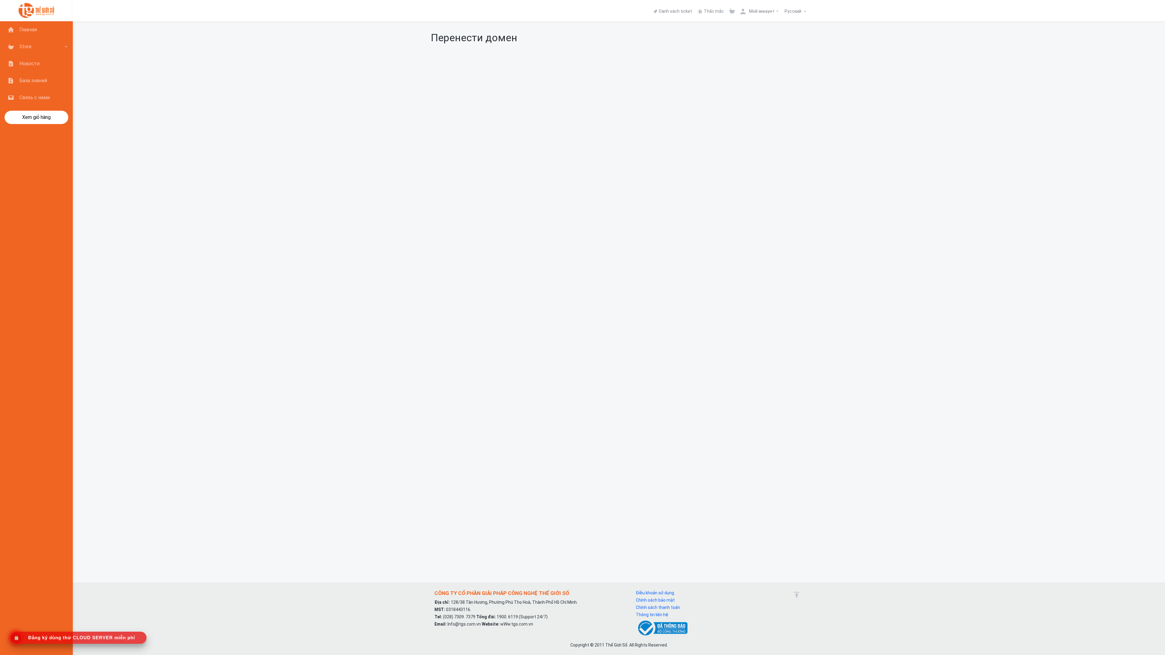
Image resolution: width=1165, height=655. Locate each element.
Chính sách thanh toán (658, 607)
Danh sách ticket (675, 11)
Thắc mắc (713, 11)
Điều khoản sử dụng (655, 592)
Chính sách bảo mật (655, 600)
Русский (793, 11)
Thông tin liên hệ (652, 614)
